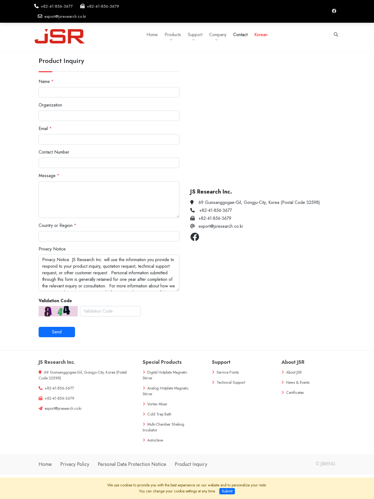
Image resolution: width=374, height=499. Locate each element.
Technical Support (231, 382)
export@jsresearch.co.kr (65, 16)
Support (221, 362)
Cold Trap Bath (159, 414)
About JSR (292, 362)
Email (43, 128)
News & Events (297, 382)
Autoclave (155, 440)
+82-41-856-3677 (57, 6)
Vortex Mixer (157, 404)
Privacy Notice (52, 249)
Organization (50, 105)
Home (45, 464)
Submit (227, 491)
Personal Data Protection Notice (132, 464)
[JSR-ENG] (65, 36)
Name (44, 81)
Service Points (228, 372)
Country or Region (56, 225)
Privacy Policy (74, 464)
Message (47, 175)
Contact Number (54, 152)
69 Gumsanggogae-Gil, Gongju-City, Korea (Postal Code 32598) (259, 202)
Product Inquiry (191, 464)
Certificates (295, 392)
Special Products (162, 362)
